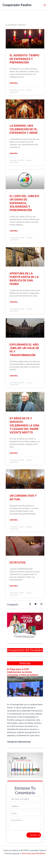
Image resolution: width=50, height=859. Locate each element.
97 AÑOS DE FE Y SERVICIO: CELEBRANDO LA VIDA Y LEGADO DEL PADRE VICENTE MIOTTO (24, 425)
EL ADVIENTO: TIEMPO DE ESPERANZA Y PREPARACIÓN (24, 59)
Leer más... (14, 83)
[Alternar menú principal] (44, 5)
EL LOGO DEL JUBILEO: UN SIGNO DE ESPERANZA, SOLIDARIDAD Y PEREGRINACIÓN (24, 203)
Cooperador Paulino (17, 5)
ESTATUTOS (18, 562)
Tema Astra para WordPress (33, 853)
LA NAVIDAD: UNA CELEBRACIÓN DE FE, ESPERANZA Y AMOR (24, 129)
